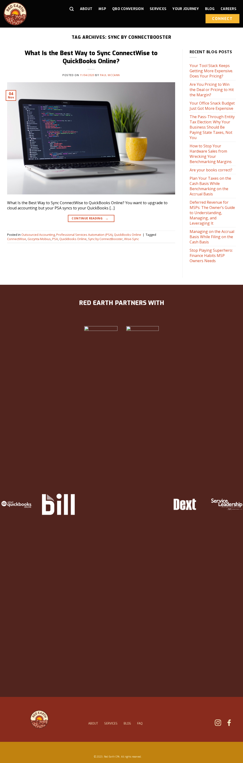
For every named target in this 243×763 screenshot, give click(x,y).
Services (158, 9)
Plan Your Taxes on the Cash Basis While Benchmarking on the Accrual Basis (210, 186)
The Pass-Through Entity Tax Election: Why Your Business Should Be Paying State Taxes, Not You (212, 127)
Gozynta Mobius (39, 239)
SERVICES (110, 723)
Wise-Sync (131, 239)
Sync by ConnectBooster (105, 239)
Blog (210, 9)
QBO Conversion (128, 9)
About (86, 9)
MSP (102, 9)
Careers (228, 9)
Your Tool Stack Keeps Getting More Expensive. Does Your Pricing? (211, 71)
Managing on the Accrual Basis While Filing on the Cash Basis (212, 237)
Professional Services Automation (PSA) (84, 234)
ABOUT (93, 723)
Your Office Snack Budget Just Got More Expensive (212, 106)
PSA (55, 239)
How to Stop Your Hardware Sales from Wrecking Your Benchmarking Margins (211, 153)
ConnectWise (16, 239)
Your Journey (186, 9)
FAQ (140, 723)
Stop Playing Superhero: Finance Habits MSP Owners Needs (211, 255)
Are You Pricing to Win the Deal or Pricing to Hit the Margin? (212, 89)
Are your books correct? (211, 170)
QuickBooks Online (127, 234)
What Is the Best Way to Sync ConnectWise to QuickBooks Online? (91, 57)
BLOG (127, 723)
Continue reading (90, 218)
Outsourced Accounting (38, 234)
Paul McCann (110, 75)
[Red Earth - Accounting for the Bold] (24, 14)
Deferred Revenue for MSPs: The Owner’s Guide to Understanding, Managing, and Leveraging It (212, 213)
